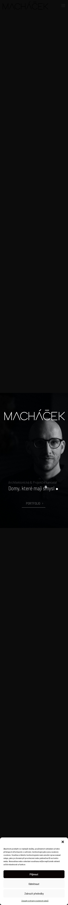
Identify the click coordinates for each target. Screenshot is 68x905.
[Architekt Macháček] (25, 5)
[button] (63, 842)
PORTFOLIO (33, 503)
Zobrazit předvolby (34, 893)
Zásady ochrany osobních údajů (34, 900)
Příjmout (34, 874)
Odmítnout (34, 883)
